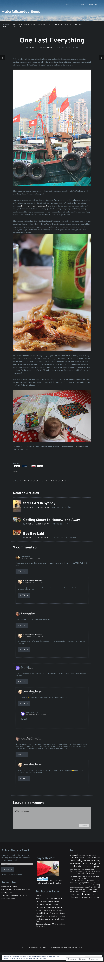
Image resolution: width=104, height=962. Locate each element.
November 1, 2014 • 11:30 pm (31, 740)
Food (33, 24)
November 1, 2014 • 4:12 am (33, 582)
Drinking (5, 26)
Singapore (72, 887)
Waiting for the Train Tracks (47, 904)
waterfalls (92, 897)
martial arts (89, 879)
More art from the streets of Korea (49, 910)
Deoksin (87, 860)
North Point (70, 480)
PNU (99, 881)
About (68, 4)
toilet (76, 895)
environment (75, 864)
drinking (96, 860)
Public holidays (75, 883)
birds (94, 855)
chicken (81, 857)
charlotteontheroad (30, 738)
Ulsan (72, 897)
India (57, 24)
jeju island (91, 873)
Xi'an (98, 897)
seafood (85, 885)
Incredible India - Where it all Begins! (50, 913)
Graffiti (68, 24)
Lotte (88, 876)
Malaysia (72, 879)
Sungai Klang (78, 889)
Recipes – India (79, 4)
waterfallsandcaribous (21, 12)
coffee (93, 857)
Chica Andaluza (28, 613)
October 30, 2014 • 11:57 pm (31, 559)
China (75, 24)
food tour (83, 867)
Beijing (91, 855)
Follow (8, 869)
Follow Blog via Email (15, 850)
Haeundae (73, 871)
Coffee (82, 24)
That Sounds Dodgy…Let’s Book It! (15, 896)
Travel (19, 24)
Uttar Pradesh (84, 897)
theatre (77, 891)
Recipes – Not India (95, 4)
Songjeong (81, 887)
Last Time (64, 480)
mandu (77, 879)
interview (77, 446)
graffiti (96, 867)
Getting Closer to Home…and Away (51, 520)
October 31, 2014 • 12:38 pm (31, 615)
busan (73, 857)
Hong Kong (41, 24)
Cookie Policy (42, 958)
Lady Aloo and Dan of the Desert (49, 907)
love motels (95, 876)
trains (80, 895)
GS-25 (87, 869)
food (54, 480)
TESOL (72, 891)
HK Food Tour (15, 26)
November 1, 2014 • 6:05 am (36, 715)
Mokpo (94, 879)
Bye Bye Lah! (33, 534)
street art (89, 887)
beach (76, 855)
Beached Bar (82, 855)
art (71, 855)
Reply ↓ (21, 571)
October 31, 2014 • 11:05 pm (30, 669)
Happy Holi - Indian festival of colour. (50, 916)
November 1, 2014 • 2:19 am (33, 693)
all (14, 24)
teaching (85, 889)
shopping (96, 885)
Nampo (72, 881)
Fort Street (90, 867)
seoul (90, 885)
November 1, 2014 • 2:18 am (33, 637)
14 (74, 538)
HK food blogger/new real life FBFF (34, 206)
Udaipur (93, 895)
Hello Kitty (86, 871)
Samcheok (73, 885)
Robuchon (97, 883)
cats (77, 857)
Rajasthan (85, 883)
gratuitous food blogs (77, 869)
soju (76, 887)
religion (92, 883)
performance (90, 881)
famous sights (49, 480)
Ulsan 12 (77, 897)
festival (72, 867)
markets (82, 879)
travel (75, 480)
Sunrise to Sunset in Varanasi (47, 901)
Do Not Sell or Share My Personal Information (62, 947)
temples (93, 889)
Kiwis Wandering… (8, 898)
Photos (50, 24)
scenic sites (79, 885)
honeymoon (95, 871)
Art (62, 24)
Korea (26, 24)
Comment (84, 825)
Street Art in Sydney (39, 503)
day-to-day (76, 860)
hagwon (80, 871)
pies (96, 881)
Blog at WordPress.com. (32, 947)
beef (87, 855)
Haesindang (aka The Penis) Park (49, 899)
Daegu (98, 857)
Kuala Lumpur (82, 876)
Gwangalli (92, 869)
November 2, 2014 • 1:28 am (33, 766)
